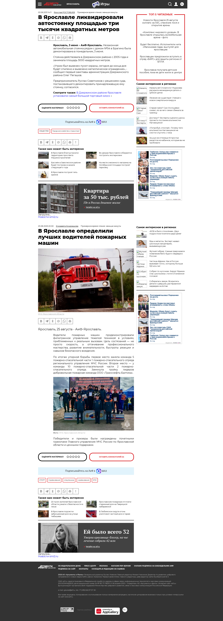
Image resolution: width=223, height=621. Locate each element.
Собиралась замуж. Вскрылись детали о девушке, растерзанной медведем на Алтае (165, 283)
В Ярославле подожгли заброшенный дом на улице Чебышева (64, 513)
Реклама (103, 566)
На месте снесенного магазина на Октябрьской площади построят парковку (115, 165)
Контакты (83, 569)
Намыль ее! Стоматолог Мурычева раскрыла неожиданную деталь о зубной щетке (165, 90)
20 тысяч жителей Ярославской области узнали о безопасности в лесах (67, 504)
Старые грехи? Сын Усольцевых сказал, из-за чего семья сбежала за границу (166, 110)
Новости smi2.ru (48, 217)
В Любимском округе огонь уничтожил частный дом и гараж (114, 512)
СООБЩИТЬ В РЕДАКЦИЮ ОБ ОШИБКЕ (108, 569)
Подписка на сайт (66, 569)
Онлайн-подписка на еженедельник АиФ (154, 566)
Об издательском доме (69, 566)
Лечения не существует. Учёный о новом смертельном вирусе (165, 99)
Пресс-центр (90, 566)
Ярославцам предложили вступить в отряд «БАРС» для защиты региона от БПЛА (161, 59)
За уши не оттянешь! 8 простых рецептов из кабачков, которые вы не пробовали (167, 140)
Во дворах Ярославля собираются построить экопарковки (115, 154)
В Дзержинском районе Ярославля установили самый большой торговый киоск (87, 94)
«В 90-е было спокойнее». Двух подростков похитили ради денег (165, 232)
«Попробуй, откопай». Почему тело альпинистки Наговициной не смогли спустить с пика (166, 130)
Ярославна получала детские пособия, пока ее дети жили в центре (160, 71)
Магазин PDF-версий (121, 566)
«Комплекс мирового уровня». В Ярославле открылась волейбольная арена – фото (160, 35)
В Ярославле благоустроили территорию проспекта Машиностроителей (65, 155)
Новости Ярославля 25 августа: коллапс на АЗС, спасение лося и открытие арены (160, 23)
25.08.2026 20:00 (46, 226)
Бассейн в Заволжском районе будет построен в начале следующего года (66, 165)
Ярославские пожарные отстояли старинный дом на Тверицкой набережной (115, 504)
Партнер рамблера (84, 610)
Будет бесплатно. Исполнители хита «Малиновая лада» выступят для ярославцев (160, 47)
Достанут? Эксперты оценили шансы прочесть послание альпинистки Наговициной (167, 120)
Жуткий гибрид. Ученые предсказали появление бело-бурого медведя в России (167, 253)
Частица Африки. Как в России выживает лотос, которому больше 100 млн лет (166, 263)
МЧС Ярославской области (51, 314)
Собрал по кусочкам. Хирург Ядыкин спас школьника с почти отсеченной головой (167, 273)
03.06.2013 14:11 (44, 12)
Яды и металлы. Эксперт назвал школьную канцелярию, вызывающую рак (164, 243)
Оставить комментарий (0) (111, 108)
